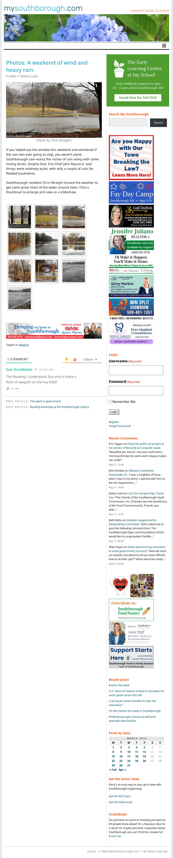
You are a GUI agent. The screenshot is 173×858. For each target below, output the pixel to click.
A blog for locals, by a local (150, 11)
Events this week (119, 685)
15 (113, 756)
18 (136, 756)
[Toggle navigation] (164, 45)
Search (158, 123)
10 (128, 752)
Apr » (122, 770)
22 (113, 761)
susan (12, 75)
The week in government (45, 401)
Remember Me (123, 401)
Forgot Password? (120, 426)
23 (121, 761)
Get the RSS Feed (119, 796)
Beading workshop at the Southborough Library (59, 407)
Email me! (115, 836)
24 (128, 761)
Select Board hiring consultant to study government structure (137, 549)
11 (136, 752)
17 (128, 756)
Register (114, 422)
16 (121, 756)
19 (144, 756)
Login (114, 412)
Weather (24, 344)
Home (91, 851)
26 (144, 761)
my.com (43, 8)
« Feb (113, 770)
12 (144, 752)
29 (113, 765)
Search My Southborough (129, 114)
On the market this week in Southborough (135, 711)
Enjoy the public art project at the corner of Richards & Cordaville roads (136, 446)
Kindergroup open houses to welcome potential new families (132, 719)
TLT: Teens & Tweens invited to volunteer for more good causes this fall (136, 693)
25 (136, 761)
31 (128, 765)
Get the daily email (120, 802)
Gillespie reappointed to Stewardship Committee (132, 522)
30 (121, 765)
